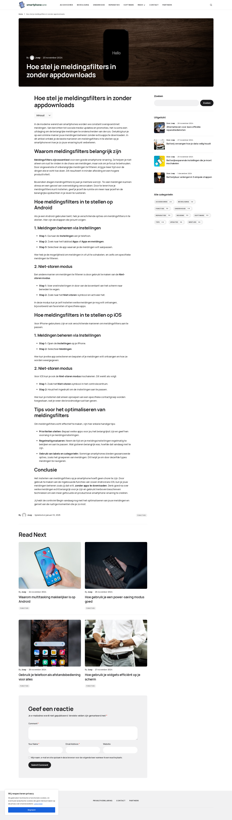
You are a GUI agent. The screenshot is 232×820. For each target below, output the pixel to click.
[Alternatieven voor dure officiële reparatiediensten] (159, 127)
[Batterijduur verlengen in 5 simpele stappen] (159, 177)
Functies (141, 515)
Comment (33, 723)
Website (107, 744)
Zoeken (158, 96)
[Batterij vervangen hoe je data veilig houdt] (159, 144)
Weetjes (195, 222)
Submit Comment (39, 765)
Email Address (73, 744)
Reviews (182, 215)
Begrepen (32, 810)
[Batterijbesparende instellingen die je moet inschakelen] (159, 161)
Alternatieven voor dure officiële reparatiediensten (183, 128)
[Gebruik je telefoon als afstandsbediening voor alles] (50, 643)
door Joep (170, 123)
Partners (134, 801)
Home (21, 14)
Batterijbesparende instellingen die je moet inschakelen (189, 162)
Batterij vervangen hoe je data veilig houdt (188, 143)
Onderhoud (182, 209)
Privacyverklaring (102, 801)
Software (201, 215)
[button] (211, 4)
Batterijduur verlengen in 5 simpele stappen (189, 177)
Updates (176, 222)
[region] (31, 802)
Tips (160, 222)
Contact (120, 801)
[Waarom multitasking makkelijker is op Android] (50, 565)
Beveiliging (185, 202)
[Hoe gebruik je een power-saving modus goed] (116, 565)
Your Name (33, 744)
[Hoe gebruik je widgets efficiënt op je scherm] (116, 643)
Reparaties (163, 215)
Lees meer (38, 804)
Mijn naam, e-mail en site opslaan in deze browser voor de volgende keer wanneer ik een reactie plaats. (77, 757)
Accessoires (164, 202)
